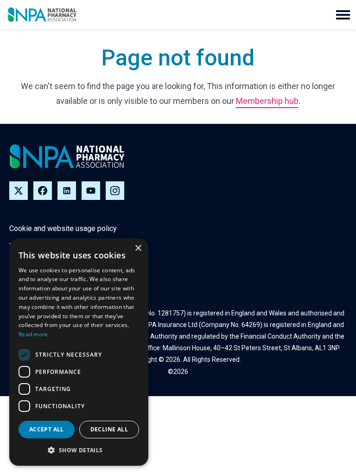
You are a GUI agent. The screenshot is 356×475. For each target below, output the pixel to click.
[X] (18, 190)
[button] (343, 15)
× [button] (137, 248)
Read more (33, 334)
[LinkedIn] (66, 190)
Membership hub (267, 101)
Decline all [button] (109, 429)
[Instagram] (115, 190)
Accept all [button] (46, 429)
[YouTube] (91, 190)
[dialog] (78, 352)
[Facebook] (42, 190)
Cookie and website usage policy (63, 228)
